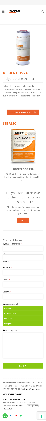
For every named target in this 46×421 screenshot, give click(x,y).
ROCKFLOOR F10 (23, 169)
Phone (6, 279)
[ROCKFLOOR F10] (23, 146)
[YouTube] (15, 415)
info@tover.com (33, 389)
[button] (3, 11)
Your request (11, 330)
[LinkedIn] (10, 415)
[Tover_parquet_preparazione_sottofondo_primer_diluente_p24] (23, 47)
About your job (12, 304)
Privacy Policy (33, 406)
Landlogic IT (19, 405)
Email (8, 267)
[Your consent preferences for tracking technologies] (41, 416)
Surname (6, 261)
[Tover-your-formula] (15, 11)
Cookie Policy (8, 409)
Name (5, 253)
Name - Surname (13, 243)
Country (7, 291)
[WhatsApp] (20, 415)
